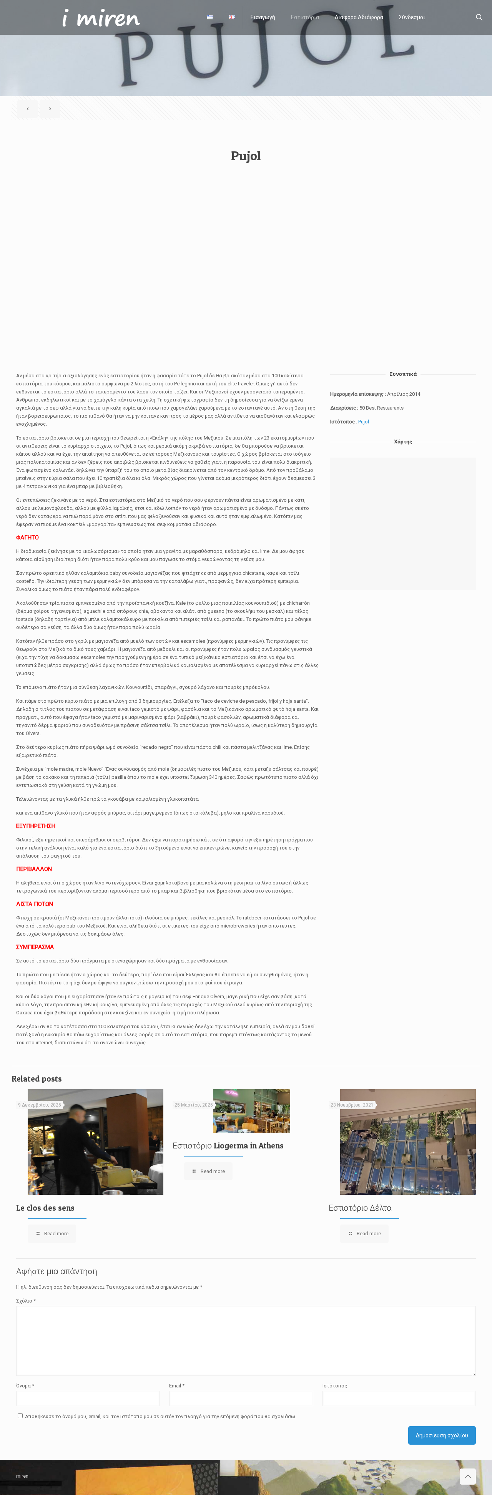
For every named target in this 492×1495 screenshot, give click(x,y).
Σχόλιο (26, 1301)
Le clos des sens (45, 1208)
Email (176, 1386)
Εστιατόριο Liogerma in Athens (228, 1145)
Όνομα (25, 1386)
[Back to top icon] (468, 1476)
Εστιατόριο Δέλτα (360, 1208)
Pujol (246, 155)
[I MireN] (98, 17)
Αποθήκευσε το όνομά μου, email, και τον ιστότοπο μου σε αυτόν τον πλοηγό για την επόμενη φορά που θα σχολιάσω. (160, 1416)
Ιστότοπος (334, 1386)
